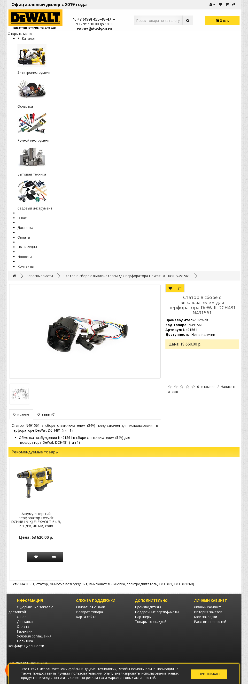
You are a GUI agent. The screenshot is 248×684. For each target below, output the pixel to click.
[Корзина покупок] (227, 4)
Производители (148, 607)
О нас (22, 218)
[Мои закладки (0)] (220, 4)
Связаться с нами (90, 607)
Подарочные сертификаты (157, 612)
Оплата (23, 237)
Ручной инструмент (33, 140)
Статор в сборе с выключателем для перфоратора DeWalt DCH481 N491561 (126, 276)
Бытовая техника (31, 174)
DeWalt (202, 320)
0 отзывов (206, 386)
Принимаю (209, 674)
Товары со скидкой (150, 621)
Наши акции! (27, 247)
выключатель (100, 584)
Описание (21, 414)
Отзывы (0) (46, 414)
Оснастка (25, 106)
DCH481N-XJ (184, 584)
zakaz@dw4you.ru (94, 29)
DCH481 (165, 584)
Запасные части (40, 276)
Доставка (25, 227)
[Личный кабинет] (212, 4)
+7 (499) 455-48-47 (94, 19)
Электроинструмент (34, 72)
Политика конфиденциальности (26, 643)
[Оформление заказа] (233, 4)
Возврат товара (89, 612)
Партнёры (143, 616)
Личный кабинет (207, 607)
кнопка (119, 584)
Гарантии (24, 631)
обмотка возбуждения (68, 584)
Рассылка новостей (210, 621)
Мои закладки (205, 616)
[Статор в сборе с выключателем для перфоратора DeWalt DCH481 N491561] (85, 331)
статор (42, 584)
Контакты (25, 266)
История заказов (208, 612)
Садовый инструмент (34, 208)
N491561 (27, 584)
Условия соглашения (34, 636)
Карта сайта (86, 616)
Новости (24, 256)
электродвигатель (142, 584)
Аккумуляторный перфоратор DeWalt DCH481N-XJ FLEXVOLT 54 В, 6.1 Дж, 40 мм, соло (36, 519)
